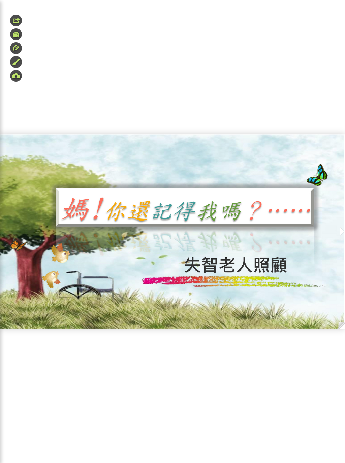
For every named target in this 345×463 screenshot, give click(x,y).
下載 (16, 76)
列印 (16, 34)
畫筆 (16, 62)
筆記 (16, 48)
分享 (16, 20)
